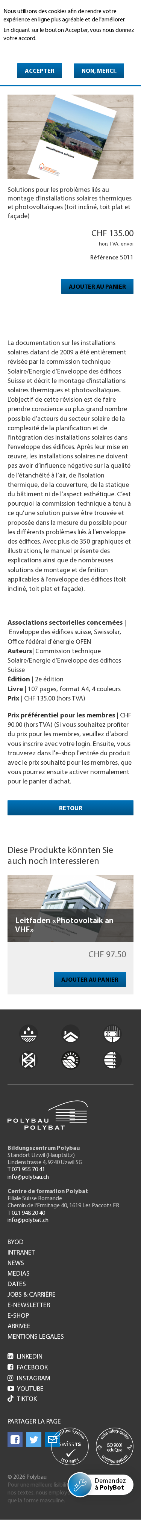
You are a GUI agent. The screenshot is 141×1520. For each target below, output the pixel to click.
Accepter (40, 71)
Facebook (28, 1368)
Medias (19, 1274)
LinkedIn (25, 1357)
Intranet (21, 1253)
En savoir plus (22, 49)
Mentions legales (36, 1337)
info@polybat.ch (28, 1220)
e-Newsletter (29, 1305)
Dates (17, 1284)
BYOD (16, 1242)
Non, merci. (99, 71)
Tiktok (27, 1399)
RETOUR (70, 809)
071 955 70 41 (28, 1170)
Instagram (29, 1378)
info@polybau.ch (28, 1177)
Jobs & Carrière (32, 1295)
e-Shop (18, 1316)
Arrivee (19, 1326)
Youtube (26, 1389)
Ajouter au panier (97, 287)
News (16, 1263)
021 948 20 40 (28, 1213)
